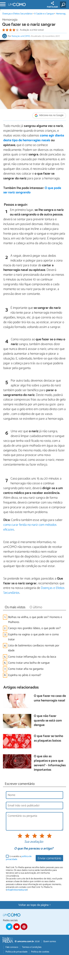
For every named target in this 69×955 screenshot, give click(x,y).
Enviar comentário (49, 858)
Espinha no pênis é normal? (24, 675)
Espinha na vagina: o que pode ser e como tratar (33, 637)
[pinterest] (24, 926)
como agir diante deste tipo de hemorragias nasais (33, 138)
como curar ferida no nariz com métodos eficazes (30, 527)
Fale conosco (12, 947)
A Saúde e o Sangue (44, 14)
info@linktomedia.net (16, 890)
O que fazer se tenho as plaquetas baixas (48, 738)
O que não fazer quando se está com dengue (48, 721)
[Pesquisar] (63, 4)
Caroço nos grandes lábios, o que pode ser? (34, 628)
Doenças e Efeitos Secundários (17, 14)
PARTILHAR (52, 7)
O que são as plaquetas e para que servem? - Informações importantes (50, 763)
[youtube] (16, 926)
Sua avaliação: (33, 842)
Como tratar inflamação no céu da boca (32, 656)
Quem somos (49, 941)
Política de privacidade (16, 951)
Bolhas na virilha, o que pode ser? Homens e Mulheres (35, 620)
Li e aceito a (18, 858)
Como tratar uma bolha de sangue (29, 662)
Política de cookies (40, 951)
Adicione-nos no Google (51, 115)
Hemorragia (61, 14)
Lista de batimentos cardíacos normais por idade (33, 648)
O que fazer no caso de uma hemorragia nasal (50, 698)
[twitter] (9, 926)
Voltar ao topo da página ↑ (34, 905)
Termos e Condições (31, 947)
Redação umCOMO (21, 36)
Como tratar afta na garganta (25, 668)
